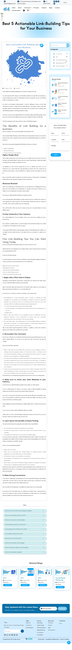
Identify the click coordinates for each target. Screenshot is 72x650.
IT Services (27, 7)
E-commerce (61, 54)
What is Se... (41, 582)
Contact (57, 7)
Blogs (50, 7)
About (20, 7)
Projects (44, 7)
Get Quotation (16, 10)
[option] (10, 577)
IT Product (36, 7)
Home (13, 7)
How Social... (58, 584)
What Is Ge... (24, 582)
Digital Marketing (61, 63)
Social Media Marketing (61, 60)
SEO (61, 57)
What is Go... (6, 582)
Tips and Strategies (61, 66)
